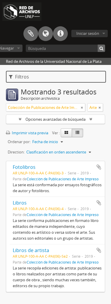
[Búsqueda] (101, 48)
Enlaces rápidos (60, 33)
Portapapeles (30, 33)
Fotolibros (24, 167)
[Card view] (66, 132)
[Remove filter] (82, 107)
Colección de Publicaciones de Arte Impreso (63, 178)
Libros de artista (31, 250)
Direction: (16, 152)
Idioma (45, 33)
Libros (20, 203)
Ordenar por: (19, 141)
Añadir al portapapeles (99, 167)
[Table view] (77, 132)
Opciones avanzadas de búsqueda (55, 119)
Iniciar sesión (87, 33)
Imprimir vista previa (29, 132)
